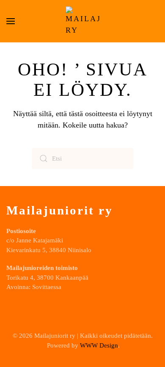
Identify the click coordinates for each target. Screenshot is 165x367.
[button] (10, 21)
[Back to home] (82, 21)
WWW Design (99, 345)
